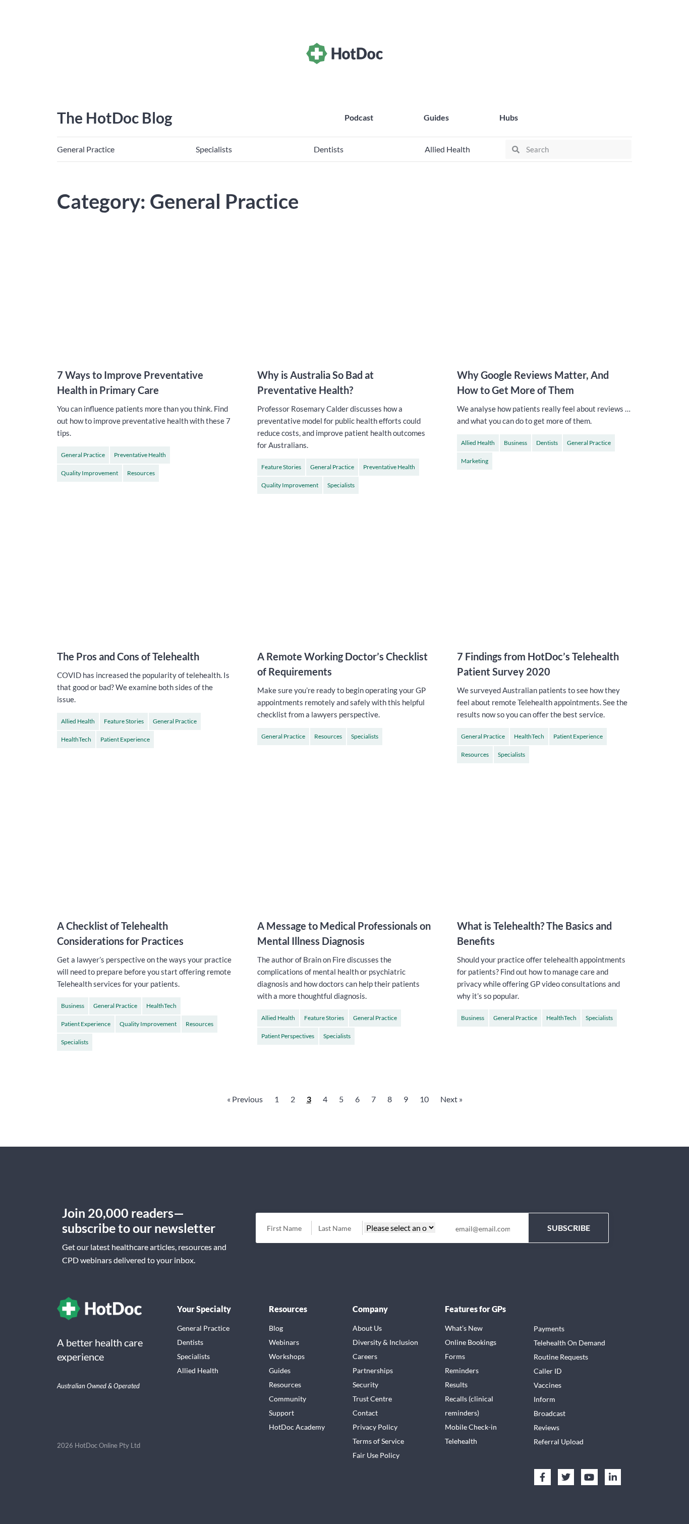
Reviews (546, 1427)
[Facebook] (542, 1477)
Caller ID (548, 1371)
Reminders (462, 1370)
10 (424, 1099)
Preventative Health (140, 455)
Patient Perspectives (287, 1036)
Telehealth (461, 1441)
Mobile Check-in (471, 1427)
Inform (544, 1399)
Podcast (358, 117)
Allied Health (478, 442)
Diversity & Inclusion (385, 1342)
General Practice (83, 455)
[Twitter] (566, 1477)
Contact (365, 1412)
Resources (141, 473)
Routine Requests (561, 1356)
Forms (455, 1356)
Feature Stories (281, 467)
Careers (365, 1356)
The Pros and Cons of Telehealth (128, 656)
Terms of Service (378, 1441)
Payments (549, 1328)
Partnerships (373, 1370)
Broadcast (549, 1413)
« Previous (245, 1099)
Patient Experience (125, 739)
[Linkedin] (613, 1477)
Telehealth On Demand (569, 1342)
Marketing (474, 461)
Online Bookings (470, 1342)
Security (365, 1384)
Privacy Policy (375, 1427)
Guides (436, 117)
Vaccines (547, 1385)
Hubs (508, 117)
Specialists (341, 485)
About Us (367, 1328)
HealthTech (76, 739)
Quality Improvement (89, 473)
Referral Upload (559, 1441)
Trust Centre (372, 1398)
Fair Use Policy (376, 1455)
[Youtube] (589, 1477)
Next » (451, 1099)
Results (456, 1384)
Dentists (547, 442)
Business (515, 442)
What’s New (464, 1328)
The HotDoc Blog (115, 117)
